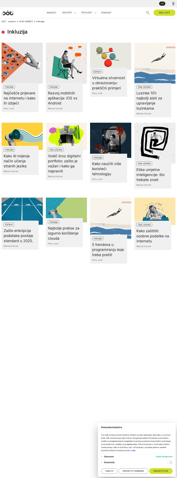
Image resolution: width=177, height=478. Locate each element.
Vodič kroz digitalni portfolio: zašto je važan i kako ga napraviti (64, 163)
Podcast (106, 12)
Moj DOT (164, 12)
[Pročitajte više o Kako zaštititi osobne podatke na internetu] (155, 211)
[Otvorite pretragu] (148, 13)
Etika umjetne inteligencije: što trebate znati (150, 175)
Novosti (51, 12)
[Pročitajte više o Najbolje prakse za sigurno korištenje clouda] (66, 210)
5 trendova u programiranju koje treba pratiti (108, 249)
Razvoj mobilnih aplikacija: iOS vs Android (62, 98)
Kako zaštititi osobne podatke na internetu (152, 236)
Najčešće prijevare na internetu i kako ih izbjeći (19, 98)
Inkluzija (9, 87)
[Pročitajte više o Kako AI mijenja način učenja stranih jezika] (22, 136)
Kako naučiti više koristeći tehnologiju (106, 169)
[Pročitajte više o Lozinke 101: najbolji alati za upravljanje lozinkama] (155, 63)
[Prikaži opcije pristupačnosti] (173, 4)
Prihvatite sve (161, 471)
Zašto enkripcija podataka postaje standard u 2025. (18, 235)
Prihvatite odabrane (133, 471)
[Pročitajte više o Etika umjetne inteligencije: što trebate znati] (155, 143)
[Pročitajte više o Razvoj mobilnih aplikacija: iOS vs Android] (66, 63)
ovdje (132, 450)
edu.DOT (67, 12)
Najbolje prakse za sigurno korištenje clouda (63, 233)
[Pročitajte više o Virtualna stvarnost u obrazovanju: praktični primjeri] (110, 56)
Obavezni (109, 456)
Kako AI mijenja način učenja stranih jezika (17, 161)
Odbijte (109, 471)
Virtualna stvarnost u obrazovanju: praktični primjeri (108, 83)
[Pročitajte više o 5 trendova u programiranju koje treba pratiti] (110, 218)
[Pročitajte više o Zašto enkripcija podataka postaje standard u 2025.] (22, 211)
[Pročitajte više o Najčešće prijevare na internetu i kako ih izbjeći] (22, 63)
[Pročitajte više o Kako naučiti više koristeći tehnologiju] (110, 140)
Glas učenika (144, 87)
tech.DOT (86, 12)
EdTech (97, 71)
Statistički (109, 462)
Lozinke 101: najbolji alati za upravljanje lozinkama (149, 101)
